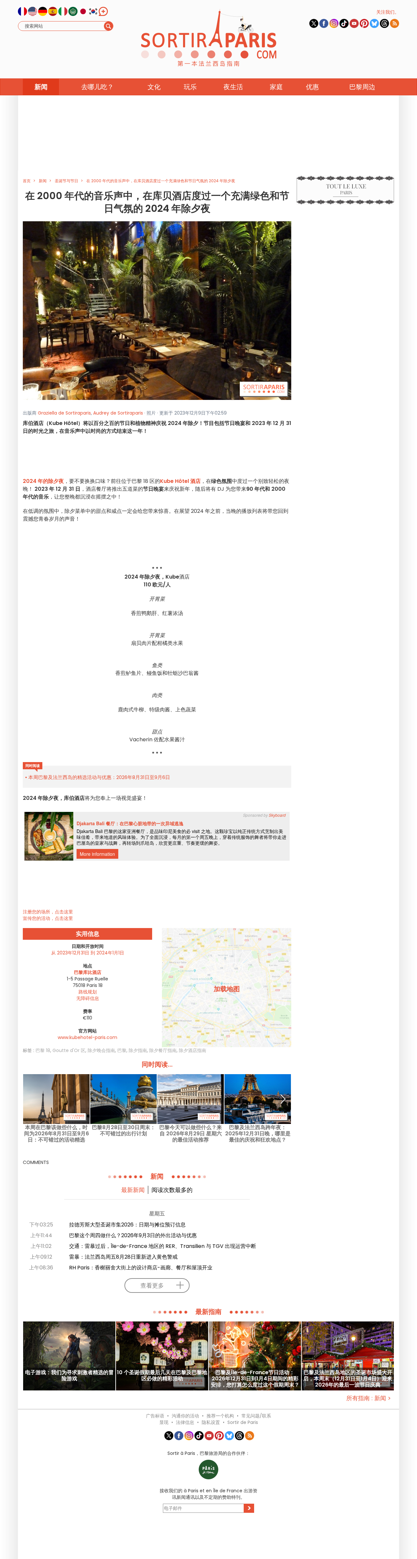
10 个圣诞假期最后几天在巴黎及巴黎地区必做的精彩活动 (162, 1375)
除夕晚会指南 (101, 1050)
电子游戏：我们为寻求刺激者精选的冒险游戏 (69, 1375)
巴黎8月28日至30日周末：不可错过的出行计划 (123, 1130)
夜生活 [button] (233, 86)
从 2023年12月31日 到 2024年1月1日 (87, 953)
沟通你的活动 (185, 1416)
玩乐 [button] (190, 86)
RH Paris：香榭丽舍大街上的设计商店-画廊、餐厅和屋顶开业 (140, 1267)
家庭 (276, 86)
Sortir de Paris (242, 1422)
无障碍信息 (87, 998)
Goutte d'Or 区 (68, 1050)
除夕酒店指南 (192, 1050)
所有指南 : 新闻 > (368, 1398)
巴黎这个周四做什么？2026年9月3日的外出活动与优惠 (133, 1235)
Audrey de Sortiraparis (118, 413)
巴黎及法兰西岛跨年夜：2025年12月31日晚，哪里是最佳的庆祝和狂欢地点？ (258, 1133)
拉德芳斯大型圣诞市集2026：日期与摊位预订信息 (127, 1224)
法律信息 (185, 1422)
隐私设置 (211, 1422)
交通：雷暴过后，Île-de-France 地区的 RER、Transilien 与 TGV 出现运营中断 (162, 1246)
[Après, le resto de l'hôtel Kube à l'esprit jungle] (157, 310)
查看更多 (152, 1285)
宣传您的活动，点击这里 (48, 918)
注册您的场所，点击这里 (48, 912)
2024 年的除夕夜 (43, 481)
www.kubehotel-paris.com (87, 1037)
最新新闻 (133, 1190)
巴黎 (121, 1050)
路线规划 (88, 992)
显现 (163, 1422)
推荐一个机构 (220, 1416)
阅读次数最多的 (172, 1190)
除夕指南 (138, 1050)
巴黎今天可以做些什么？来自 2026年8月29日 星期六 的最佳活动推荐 (190, 1133)
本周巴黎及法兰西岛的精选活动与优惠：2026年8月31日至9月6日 (99, 777)
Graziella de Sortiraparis (64, 413)
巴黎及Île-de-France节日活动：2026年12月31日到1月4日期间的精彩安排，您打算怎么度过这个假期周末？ (255, 1378)
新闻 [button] (41, 86)
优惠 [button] (312, 86)
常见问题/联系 (256, 1416)
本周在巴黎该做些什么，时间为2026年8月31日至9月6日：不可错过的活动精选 (56, 1133)
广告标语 (155, 1416)
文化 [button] (154, 86)
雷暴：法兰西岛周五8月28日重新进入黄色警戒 (123, 1257)
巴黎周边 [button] (362, 86)
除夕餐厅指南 (163, 1050)
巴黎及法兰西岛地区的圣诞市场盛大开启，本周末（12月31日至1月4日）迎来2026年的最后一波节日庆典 (347, 1378)
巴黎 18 (43, 1050)
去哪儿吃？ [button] (97, 86)
